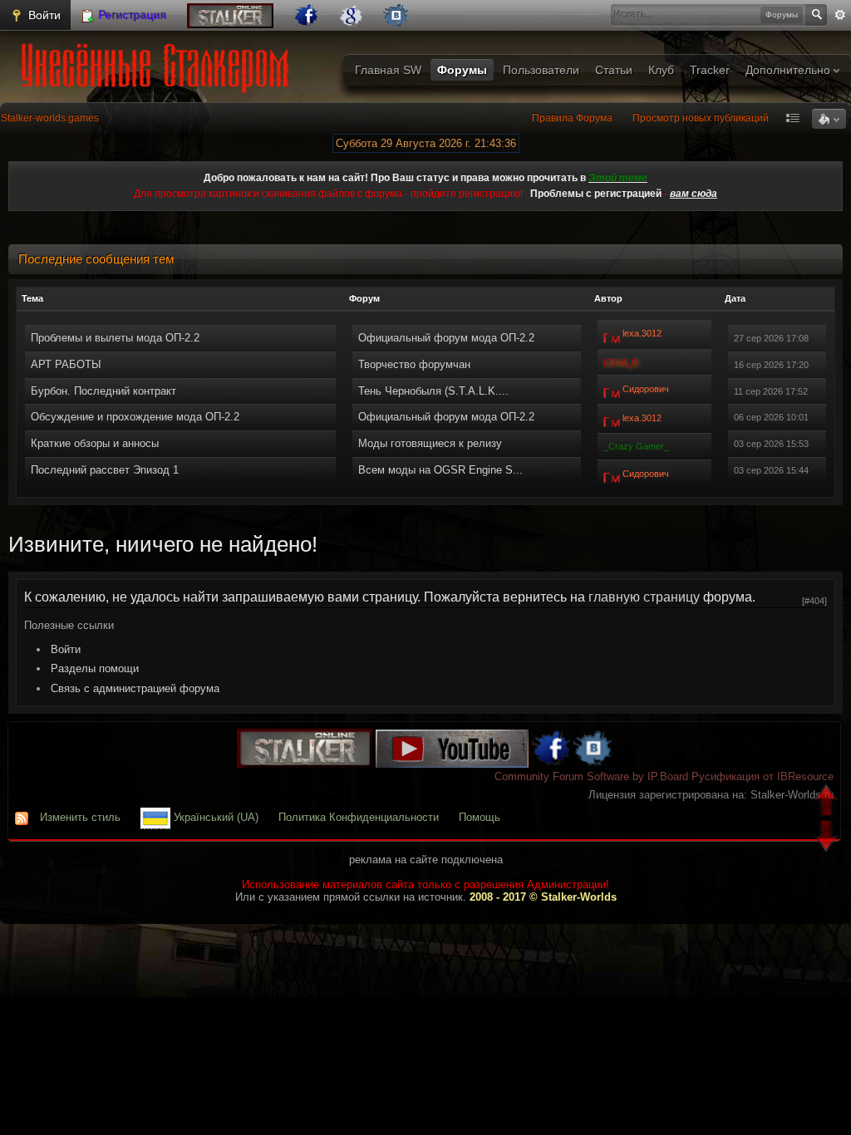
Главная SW (388, 69)
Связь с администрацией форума (135, 688)
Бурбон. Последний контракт (103, 391)
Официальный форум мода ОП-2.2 (446, 338)
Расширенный (840, 15)
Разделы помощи (95, 668)
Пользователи (541, 69)
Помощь (479, 817)
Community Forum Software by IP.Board (591, 776)
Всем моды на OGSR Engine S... (440, 470)
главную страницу (644, 597)
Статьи (613, 69)
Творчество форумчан (414, 364)
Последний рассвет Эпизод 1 (105, 470)
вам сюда (693, 193)
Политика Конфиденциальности (358, 817)
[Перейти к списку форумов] (158, 63)
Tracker (710, 69)
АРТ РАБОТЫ (66, 364)
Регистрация (131, 15)
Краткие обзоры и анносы (95, 443)
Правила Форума (572, 118)
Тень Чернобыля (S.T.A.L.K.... (433, 391)
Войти (43, 15)
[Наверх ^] (828, 802)
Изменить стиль (80, 817)
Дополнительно (789, 69)
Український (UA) (214, 817)
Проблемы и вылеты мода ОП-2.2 (115, 338)
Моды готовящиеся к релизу (430, 443)
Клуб (661, 69)
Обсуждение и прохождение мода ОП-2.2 (135, 416)
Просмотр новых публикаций (700, 118)
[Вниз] (828, 838)
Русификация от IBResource (761, 776)
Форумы (462, 69)
